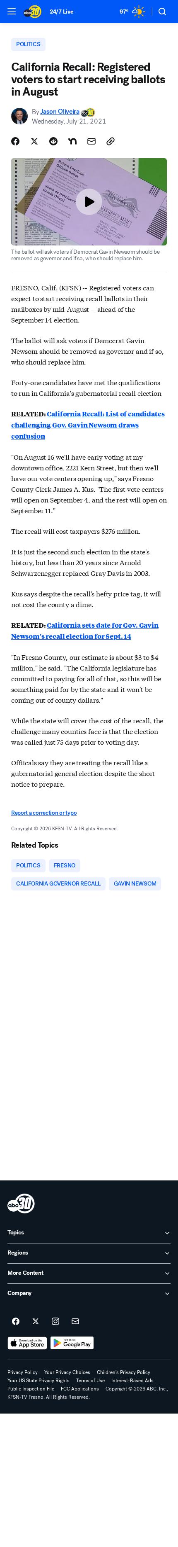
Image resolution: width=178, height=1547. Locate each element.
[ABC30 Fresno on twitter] (35, 1321)
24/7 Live (61, 12)
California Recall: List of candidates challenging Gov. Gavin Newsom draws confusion (88, 425)
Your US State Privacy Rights (38, 1380)
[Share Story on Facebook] (15, 141)
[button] (11, 11)
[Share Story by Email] (91, 141)
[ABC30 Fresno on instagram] (55, 1321)
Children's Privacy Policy (123, 1372)
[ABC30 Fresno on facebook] (15, 1321)
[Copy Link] (110, 141)
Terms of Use (90, 1380)
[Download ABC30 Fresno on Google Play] (72, 1343)
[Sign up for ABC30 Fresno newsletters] (75, 1321)
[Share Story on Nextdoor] (72, 141)
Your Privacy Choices (67, 1372)
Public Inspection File (30, 1388)
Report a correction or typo (44, 813)
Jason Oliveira (59, 111)
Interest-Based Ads (132, 1380)
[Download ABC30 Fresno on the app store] (27, 1343)
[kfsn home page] (21, 1203)
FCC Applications (80, 1388)
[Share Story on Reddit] (53, 141)
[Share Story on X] (34, 141)
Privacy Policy (22, 1372)
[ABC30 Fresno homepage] (32, 11)
